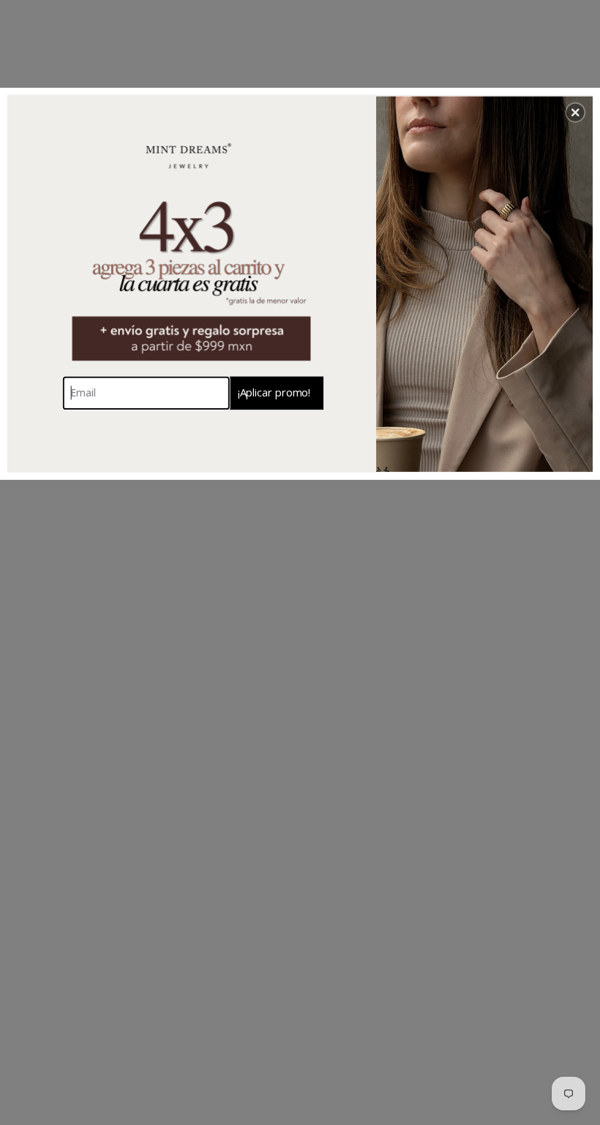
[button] (575, 112)
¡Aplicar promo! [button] (274, 392)
